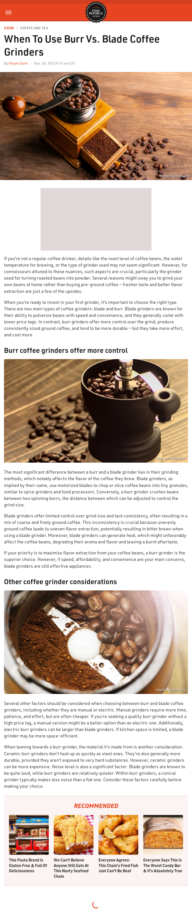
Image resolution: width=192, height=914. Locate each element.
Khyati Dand (18, 63)
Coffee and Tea (34, 28)
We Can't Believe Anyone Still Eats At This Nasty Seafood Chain (71, 868)
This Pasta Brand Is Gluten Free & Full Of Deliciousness (28, 865)
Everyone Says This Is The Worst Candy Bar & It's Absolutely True (162, 865)
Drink (9, 28)
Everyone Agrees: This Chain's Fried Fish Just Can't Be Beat (118, 865)
